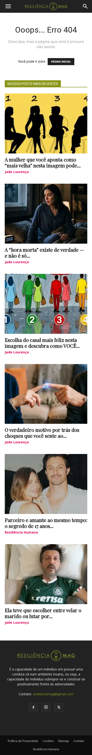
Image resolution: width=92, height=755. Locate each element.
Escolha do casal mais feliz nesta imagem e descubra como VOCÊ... (42, 342)
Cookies (48, 741)
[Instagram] (46, 707)
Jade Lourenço (17, 172)
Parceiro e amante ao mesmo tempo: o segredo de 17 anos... (46, 523)
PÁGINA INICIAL (61, 61)
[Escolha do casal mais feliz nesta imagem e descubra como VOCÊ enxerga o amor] (46, 304)
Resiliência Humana (21, 532)
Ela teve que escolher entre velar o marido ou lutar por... (43, 613)
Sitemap (63, 741)
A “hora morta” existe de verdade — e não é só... (44, 252)
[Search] (85, 6)
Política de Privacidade (23, 741)
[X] (58, 707)
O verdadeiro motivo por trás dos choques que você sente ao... (42, 432)
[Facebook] (33, 707)
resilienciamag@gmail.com (53, 694)
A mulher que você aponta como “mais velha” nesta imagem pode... (43, 162)
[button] (8, 6)
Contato (78, 741)
